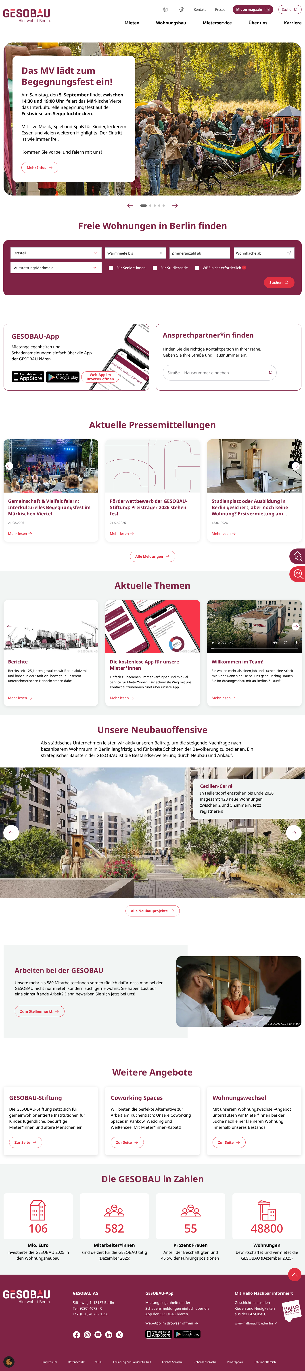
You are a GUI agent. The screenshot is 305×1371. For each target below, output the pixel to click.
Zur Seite (22, 1142)
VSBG (98, 1362)
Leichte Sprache (165, 9)
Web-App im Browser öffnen (100, 376)
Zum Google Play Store (187, 1334)
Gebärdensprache (181, 9)
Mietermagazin (249, 9)
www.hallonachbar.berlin (254, 1323)
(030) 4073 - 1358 (94, 1313)
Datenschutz (76, 1362)
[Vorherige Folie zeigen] (9, 466)
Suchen (276, 282)
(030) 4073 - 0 (91, 1308)
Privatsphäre (235, 1362)
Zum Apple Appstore (158, 1334)
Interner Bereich (265, 1362)
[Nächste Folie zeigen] (296, 466)
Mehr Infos (36, 167)
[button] (132, 23)
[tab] (143, 205)
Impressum (49, 1362)
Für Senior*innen (131, 267)
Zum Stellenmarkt (36, 1011)
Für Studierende (174, 267)
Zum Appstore (28, 377)
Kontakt (200, 9)
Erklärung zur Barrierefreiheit (132, 1362)
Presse (220, 9)
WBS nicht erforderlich (222, 267)
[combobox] (56, 253)
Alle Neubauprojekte (149, 910)
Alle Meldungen (149, 556)
